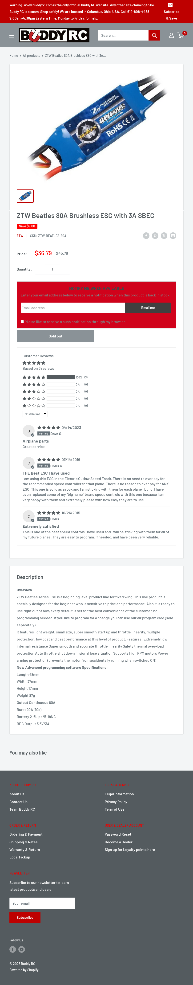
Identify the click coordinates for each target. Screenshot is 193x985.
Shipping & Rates (23, 842)
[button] (34, 377)
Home (13, 55)
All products (31, 55)
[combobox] (123, 35)
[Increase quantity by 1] (65, 269)
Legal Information (119, 794)
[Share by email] (173, 235)
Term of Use (115, 809)
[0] (181, 35)
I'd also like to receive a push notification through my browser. (75, 321)
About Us (16, 794)
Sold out (55, 336)
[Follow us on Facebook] (12, 949)
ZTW (20, 236)
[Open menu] (11, 35)
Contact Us (18, 801)
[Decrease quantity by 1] (40, 269)
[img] (49, 427)
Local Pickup (19, 857)
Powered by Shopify (24, 970)
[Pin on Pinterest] (155, 235)
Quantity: (24, 269)
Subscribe (24, 917)
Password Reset (118, 834)
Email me (148, 308)
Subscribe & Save (171, 14)
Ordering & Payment (26, 834)
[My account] (171, 35)
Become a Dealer (119, 842)
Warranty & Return (24, 849)
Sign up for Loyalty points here (130, 849)
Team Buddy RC (22, 809)
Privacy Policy (116, 801)
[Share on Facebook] (146, 235)
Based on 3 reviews (38, 368)
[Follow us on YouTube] (21, 949)
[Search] (154, 35)
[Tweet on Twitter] (164, 235)
